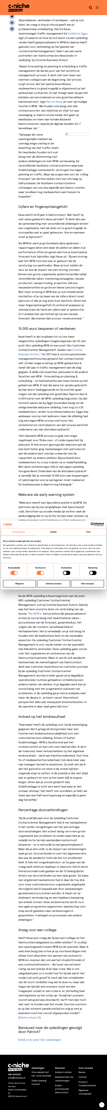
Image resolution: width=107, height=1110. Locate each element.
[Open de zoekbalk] (90, 7)
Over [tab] (88, 532)
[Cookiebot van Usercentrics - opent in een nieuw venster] (92, 524)
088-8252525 (14, 1075)
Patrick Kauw (54, 102)
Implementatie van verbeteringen (64, 1079)
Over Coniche (86, 1068)
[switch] (40, 573)
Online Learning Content (39, 1082)
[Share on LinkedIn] (12, 22)
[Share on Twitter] (12, 16)
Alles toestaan (87, 583)
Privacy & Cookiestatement (87, 1084)
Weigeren (19, 583)
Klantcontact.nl (29, 1017)
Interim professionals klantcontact (62, 1089)
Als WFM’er (35, 614)
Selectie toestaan (53, 583)
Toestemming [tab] (18, 532)
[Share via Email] (12, 28)
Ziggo (83, 33)
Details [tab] (53, 532)
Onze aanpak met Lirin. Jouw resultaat (41, 1074)
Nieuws (82, 1072)
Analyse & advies (63, 1072)
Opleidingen (38, 1068)
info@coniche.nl (16, 1078)
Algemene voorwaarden (85, 1092)
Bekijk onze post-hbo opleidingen (39, 1040)
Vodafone (73, 33)
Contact (83, 1077)
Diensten (60, 1068)
